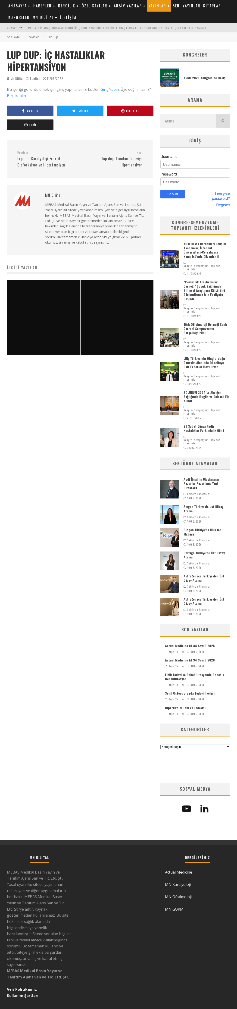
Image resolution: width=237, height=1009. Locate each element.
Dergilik (66, 6)
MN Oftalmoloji (178, 896)
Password (168, 174)
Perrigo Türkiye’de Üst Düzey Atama (204, 554)
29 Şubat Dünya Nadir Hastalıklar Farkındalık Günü (204, 428)
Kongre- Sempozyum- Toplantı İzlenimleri (202, 267)
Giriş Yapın (109, 89)
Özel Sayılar (95, 6)
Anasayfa (17, 6)
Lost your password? (221, 196)
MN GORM (174, 909)
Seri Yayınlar (186, 6)
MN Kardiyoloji (178, 884)
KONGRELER (19, 17)
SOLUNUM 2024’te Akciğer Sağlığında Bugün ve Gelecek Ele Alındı (206, 396)
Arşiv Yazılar (128, 6)
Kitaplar (212, 6)
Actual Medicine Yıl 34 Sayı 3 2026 (190, 645)
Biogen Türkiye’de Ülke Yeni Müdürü (203, 531)
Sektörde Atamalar (199, 493)
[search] (223, 121)
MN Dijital (43, 17)
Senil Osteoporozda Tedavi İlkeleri (190, 693)
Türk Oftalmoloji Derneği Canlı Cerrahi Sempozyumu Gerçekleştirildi (205, 328)
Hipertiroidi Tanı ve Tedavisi (185, 707)
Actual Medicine (178, 872)
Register (223, 205)
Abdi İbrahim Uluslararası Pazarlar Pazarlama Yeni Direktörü (202, 483)
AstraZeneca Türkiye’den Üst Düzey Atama (204, 578)
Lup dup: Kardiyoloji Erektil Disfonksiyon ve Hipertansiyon (41, 159)
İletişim (68, 17)
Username (169, 156)
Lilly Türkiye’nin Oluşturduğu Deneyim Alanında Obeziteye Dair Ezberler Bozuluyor (204, 362)
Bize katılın (16, 95)
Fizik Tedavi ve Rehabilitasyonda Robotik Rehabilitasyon (194, 676)
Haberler (42, 6)
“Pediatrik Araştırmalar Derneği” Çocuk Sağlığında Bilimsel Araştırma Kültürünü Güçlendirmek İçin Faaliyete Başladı (116, 28)
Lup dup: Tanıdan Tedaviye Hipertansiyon (122, 159)
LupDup (35, 78)
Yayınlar (157, 6)
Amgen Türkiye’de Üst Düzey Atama (203, 508)
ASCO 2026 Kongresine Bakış (204, 77)
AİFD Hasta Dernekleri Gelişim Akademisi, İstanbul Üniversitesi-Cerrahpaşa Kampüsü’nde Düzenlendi (205, 250)
